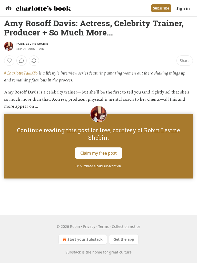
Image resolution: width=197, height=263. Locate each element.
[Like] (9, 60)
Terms (103, 226)
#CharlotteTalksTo (21, 73)
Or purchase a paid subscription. (98, 166)
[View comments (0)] (21, 60)
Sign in (183, 8)
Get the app (123, 239)
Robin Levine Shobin (32, 43)
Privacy (89, 226)
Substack (73, 252)
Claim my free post (98, 153)
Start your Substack (85, 239)
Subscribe (161, 8)
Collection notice (126, 226)
